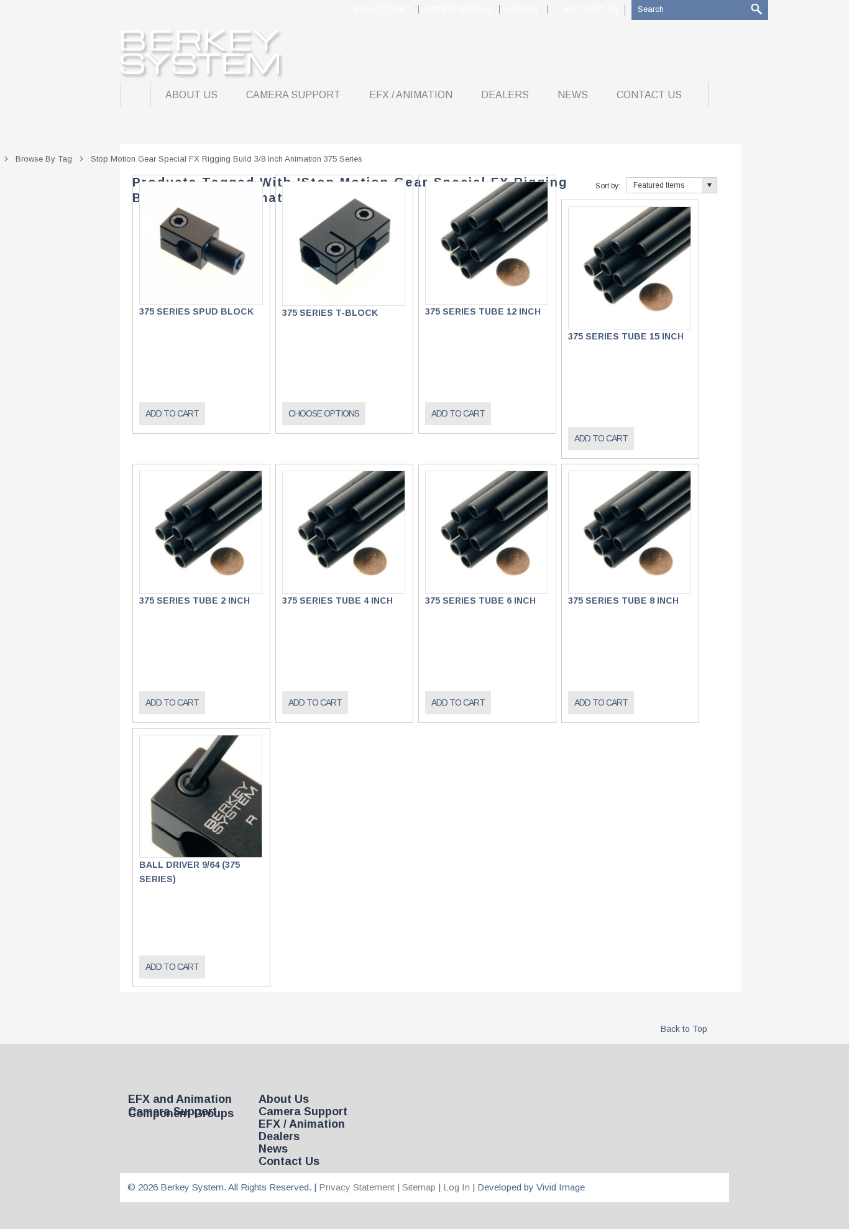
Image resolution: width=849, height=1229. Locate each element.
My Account (383, 9)
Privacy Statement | (360, 1187)
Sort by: (607, 186)
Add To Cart (172, 413)
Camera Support (172, 1111)
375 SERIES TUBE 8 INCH (623, 600)
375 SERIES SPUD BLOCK (196, 311)
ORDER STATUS (459, 9)
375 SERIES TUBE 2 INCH (194, 600)
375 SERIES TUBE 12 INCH (483, 311)
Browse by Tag (44, 158)
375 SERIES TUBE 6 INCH (480, 600)
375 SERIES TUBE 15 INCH (626, 336)
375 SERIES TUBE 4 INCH (337, 600)
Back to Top (684, 1029)
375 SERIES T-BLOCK (330, 313)
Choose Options (323, 413)
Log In (456, 1187)
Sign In (522, 9)
